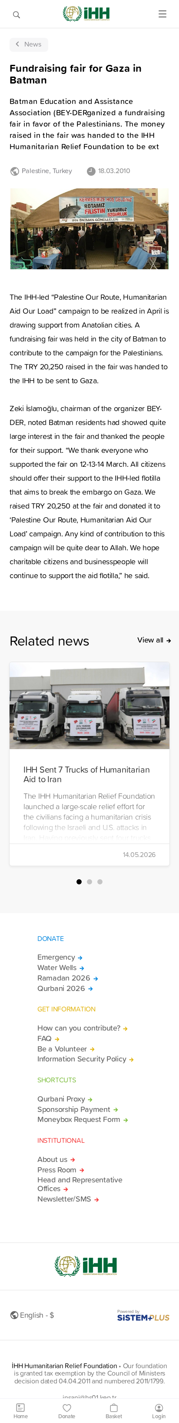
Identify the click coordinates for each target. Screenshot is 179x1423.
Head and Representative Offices (79, 1184)
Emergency (56, 957)
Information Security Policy (81, 1059)
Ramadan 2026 (63, 978)
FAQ (44, 1038)
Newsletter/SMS (64, 1199)
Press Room (56, 1169)
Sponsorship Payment (73, 1109)
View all (150, 640)
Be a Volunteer (62, 1049)
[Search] (16, 13)
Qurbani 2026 (61, 988)
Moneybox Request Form (78, 1119)
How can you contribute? (78, 1028)
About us (52, 1159)
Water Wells (56, 967)
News (32, 44)
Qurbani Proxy (61, 1099)
